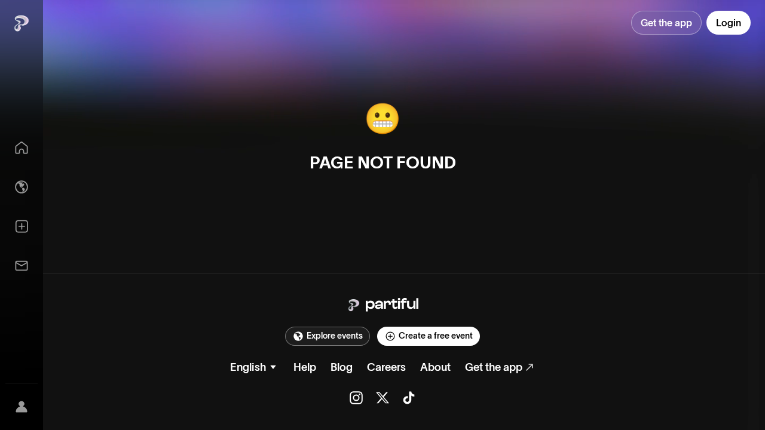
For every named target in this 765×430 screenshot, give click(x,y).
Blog (342, 367)
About (435, 367)
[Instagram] (356, 397)
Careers (386, 367)
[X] (382, 397)
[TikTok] (408, 397)
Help (304, 367)
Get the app (493, 367)
